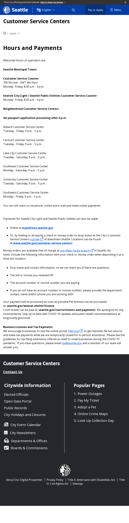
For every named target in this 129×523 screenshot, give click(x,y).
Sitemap (78, 484)
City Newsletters (23, 433)
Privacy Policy (55, 480)
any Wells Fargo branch (75, 250)
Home (13, 33)
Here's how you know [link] (51, 2)
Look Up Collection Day (96, 420)
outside (34, 239)
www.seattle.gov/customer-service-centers (42, 243)
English (46, 10)
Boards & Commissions (29, 448)
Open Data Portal (17, 401)
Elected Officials (16, 394)
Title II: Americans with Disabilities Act (91, 480)
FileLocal (73, 331)
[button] (125, 3)
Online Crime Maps (93, 414)
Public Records (15, 408)
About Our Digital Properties (24, 480)
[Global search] (75, 10)
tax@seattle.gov (72, 343)
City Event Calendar (25, 424)
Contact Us (12, 372)
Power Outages (90, 393)
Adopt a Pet (87, 407)
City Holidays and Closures (25, 414)
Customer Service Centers (36, 21)
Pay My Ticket (88, 400)
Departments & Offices (29, 441)
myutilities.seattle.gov (37, 228)
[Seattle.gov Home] (4, 33)
